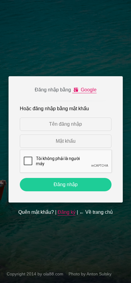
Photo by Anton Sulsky (90, 273)
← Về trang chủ (96, 212)
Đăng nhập (66, 184)
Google (88, 89)
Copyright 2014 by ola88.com (35, 273)
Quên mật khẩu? (36, 212)
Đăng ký (67, 212)
